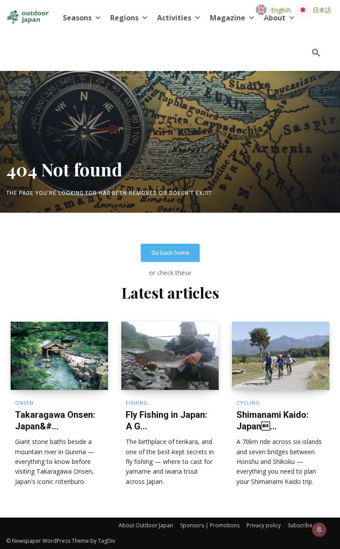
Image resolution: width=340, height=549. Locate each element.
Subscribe (300, 525)
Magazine (227, 18)
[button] (316, 53)
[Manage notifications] (319, 529)
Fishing (137, 402)
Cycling (248, 402)
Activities (174, 18)
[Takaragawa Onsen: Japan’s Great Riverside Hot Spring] (59, 356)
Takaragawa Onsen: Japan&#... (55, 420)
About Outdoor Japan (146, 525)
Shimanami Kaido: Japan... (272, 420)
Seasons (77, 18)
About (275, 18)
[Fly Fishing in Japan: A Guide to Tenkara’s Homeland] (170, 356)
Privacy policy (264, 525)
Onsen (24, 402)
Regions (124, 18)
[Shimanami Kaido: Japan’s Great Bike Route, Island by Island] (280, 356)
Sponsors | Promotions (210, 525)
